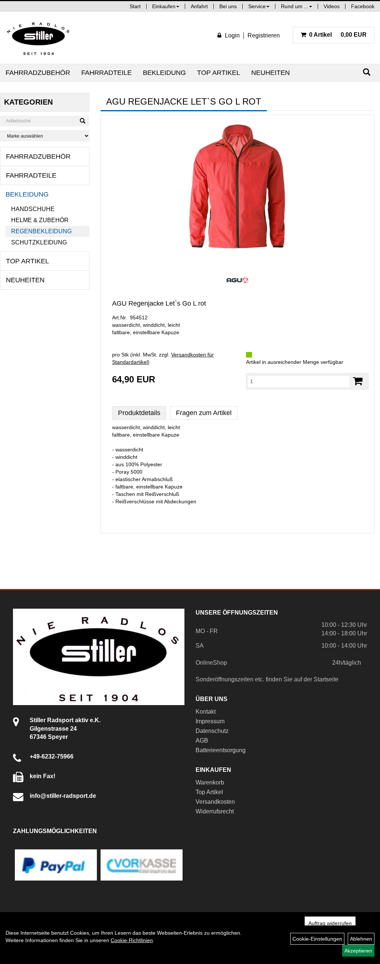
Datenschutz (212, 731)
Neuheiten (270, 72)
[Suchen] (366, 72)
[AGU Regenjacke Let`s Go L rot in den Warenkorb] (357, 381)
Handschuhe (33, 209)
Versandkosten (215, 802)
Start (135, 6)
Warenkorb (210, 782)
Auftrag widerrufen (330, 923)
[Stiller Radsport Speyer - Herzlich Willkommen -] (39, 37)
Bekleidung (164, 72)
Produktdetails (139, 413)
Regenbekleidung (41, 231)
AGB (202, 740)
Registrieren (264, 35)
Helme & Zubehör (40, 220)
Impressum (210, 721)
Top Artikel (218, 72)
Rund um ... (294, 6)
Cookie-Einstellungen (317, 939)
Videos (332, 6)
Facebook (362, 6)
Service (257, 6)
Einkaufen (164, 6)
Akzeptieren (358, 951)
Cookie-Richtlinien (132, 940)
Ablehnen (361, 939)
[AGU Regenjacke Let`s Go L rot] (237, 194)
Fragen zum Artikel (204, 413)
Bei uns (228, 6)
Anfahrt (199, 6)
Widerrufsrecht (215, 811)
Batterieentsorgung (221, 750)
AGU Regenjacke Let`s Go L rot (159, 303)
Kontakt (206, 711)
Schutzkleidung (39, 242)
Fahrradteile (106, 72)
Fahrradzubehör (38, 72)
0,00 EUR (338, 35)
